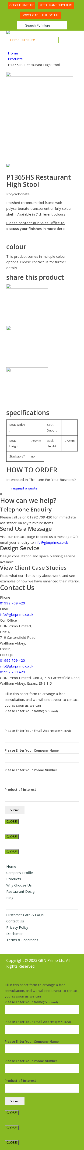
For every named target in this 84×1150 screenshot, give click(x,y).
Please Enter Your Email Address (38, 730)
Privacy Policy (17, 927)
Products (15, 59)
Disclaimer (14, 933)
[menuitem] (21, 5)
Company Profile (19, 872)
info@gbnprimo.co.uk (51, 542)
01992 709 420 (12, 603)
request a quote (24, 488)
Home (13, 53)
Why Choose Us (19, 885)
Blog (10, 897)
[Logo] (28, 39)
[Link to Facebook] (67, 971)
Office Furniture (21, 5)
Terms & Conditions (22, 939)
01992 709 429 (12, 672)
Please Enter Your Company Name (32, 750)
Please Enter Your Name (31, 711)
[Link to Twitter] (60, 971)
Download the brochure (41, 15)
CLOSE (12, 821)
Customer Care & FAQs (25, 914)
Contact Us (15, 921)
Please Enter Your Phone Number (31, 770)
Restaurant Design (21, 891)
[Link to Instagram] (74, 971)
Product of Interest (20, 789)
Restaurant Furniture (56, 5)
